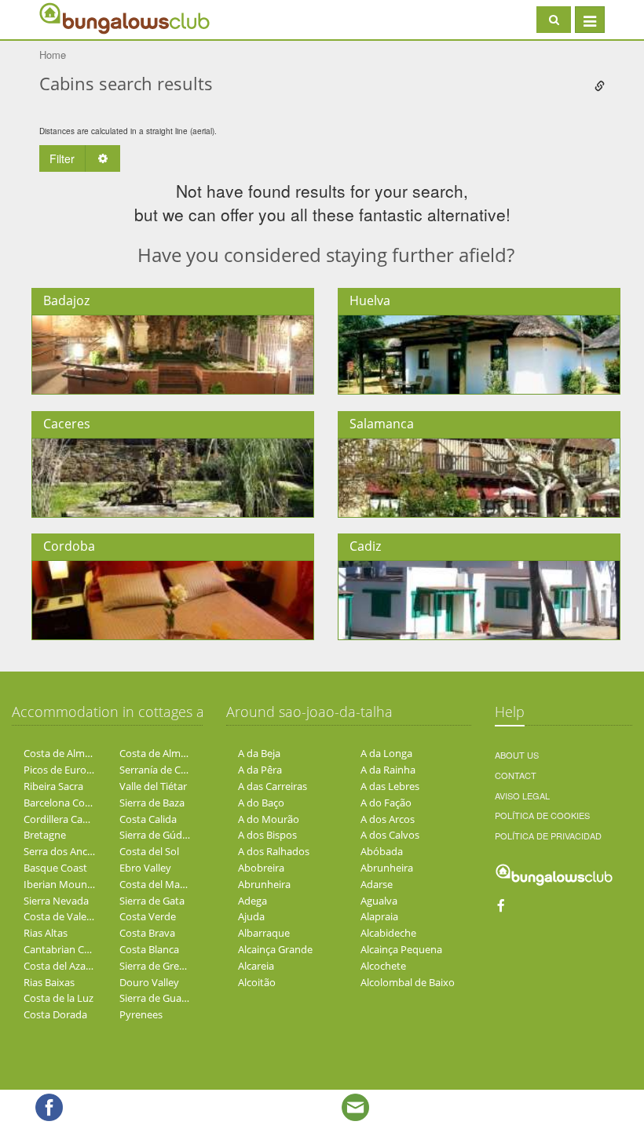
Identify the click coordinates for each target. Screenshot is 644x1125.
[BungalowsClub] (78, 17)
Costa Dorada (55, 1014)
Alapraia (379, 916)
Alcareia (256, 966)
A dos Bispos (267, 835)
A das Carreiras (272, 786)
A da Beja (259, 753)
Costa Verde (147, 916)
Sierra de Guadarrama (170, 998)
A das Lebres (389, 786)
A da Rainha (387, 770)
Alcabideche (388, 933)
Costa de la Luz (58, 998)
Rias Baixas (49, 982)
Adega (252, 901)
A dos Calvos (389, 835)
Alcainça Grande (275, 949)
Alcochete (383, 966)
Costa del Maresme (164, 884)
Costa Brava (147, 933)
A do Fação (386, 803)
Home (52, 54)
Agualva (378, 901)
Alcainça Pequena (401, 949)
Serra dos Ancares (65, 851)
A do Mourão (268, 819)
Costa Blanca (149, 949)
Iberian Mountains (67, 884)
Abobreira (261, 868)
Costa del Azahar (62, 966)
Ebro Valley (145, 868)
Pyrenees (141, 1014)
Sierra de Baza (152, 803)
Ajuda (251, 916)
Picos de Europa (61, 770)
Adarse (376, 884)
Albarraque (264, 933)
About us (517, 754)
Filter (62, 158)
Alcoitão (257, 982)
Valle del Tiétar (153, 786)
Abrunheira (386, 868)
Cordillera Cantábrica (72, 819)
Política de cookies (542, 815)
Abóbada (381, 851)
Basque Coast (55, 868)
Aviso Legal (522, 795)
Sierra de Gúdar (155, 835)
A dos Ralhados (273, 851)
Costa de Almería (63, 753)
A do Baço (261, 803)
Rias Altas (46, 933)
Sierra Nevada (56, 901)
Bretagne (45, 835)
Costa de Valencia (64, 916)
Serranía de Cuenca (164, 770)
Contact (515, 775)
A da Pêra (260, 770)
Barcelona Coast (61, 803)
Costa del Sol (149, 851)
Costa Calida (148, 819)
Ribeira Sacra (53, 786)
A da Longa (386, 753)
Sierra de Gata (152, 901)
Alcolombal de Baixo (407, 982)
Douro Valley (149, 982)
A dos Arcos (387, 819)
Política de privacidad (548, 835)
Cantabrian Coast (64, 949)
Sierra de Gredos (157, 966)
